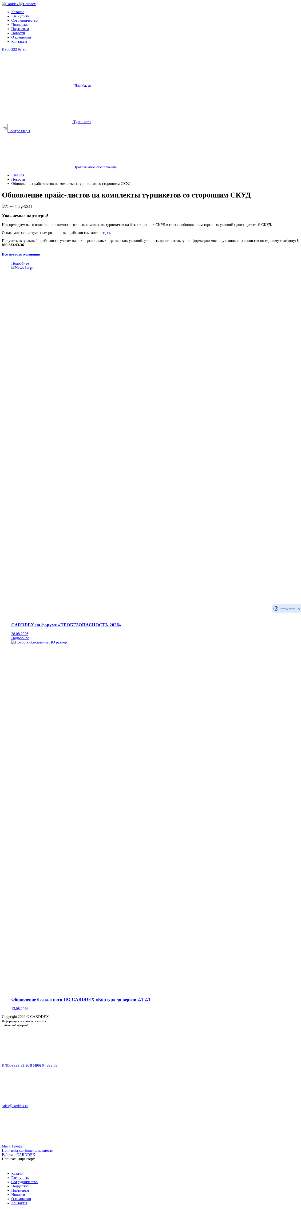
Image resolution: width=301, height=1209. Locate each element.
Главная (17, 175)
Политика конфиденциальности (27, 1150)
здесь (106, 233)
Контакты (19, 41)
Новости (18, 33)
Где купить (20, 16)
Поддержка (20, 25)
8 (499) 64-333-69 (43, 1065)
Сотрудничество (24, 20)
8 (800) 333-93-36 (15, 1065)
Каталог (17, 12)
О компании (21, 37)
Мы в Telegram (13, 1146)
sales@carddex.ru (15, 1106)
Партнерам (20, 29)
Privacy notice (288, 608)
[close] (299, 608)
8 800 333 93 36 (14, 49)
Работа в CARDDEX (18, 1155)
